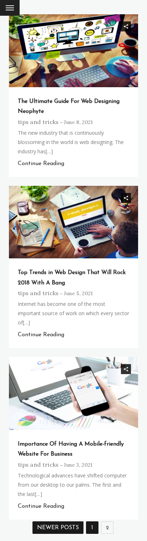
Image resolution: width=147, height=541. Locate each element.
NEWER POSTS (58, 528)
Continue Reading (41, 164)
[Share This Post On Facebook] (106, 26)
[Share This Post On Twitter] (116, 26)
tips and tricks (38, 121)
